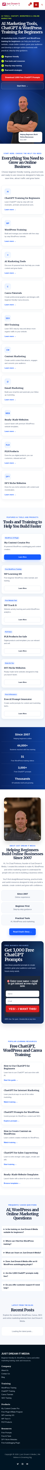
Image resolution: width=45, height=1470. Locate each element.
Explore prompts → (12, 1121)
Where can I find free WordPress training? (19, 1242)
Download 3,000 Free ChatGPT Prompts (22, 77)
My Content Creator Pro (10, 1408)
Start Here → (22, 86)
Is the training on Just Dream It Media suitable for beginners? (21, 1230)
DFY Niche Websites (9, 1439)
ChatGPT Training (8, 1391)
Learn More (22, 557)
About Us (4, 1370)
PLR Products (6, 1422)
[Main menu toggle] (36, 4)
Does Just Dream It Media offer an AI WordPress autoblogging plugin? (20, 1263)
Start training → (10, 1164)
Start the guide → (11, 1080)
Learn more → (10, 210)
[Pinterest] (22, 1464)
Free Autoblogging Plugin (10, 1443)
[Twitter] (18, 1464)
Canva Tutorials (7, 1394)
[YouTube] (27, 1464)
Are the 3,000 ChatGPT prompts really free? (21, 1274)
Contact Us (5, 1374)
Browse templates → (12, 1183)
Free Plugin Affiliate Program (12, 1412)
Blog (3, 1377)
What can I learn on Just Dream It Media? (23, 1253)
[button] (42, 5)
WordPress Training (8, 1388)
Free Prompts (6, 1433)
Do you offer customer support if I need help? (22, 1286)
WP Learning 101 (7, 1415)
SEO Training (6, 1398)
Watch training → (11, 1102)
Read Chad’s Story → (22, 932)
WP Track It (5, 1419)
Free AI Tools (6, 1436)
